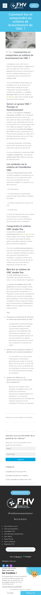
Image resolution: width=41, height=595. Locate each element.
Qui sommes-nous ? (11, 526)
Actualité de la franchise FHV (16, 472)
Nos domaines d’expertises (13, 534)
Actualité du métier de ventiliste (17, 475)
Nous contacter (9, 541)
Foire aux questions (11, 529)
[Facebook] (7, 565)
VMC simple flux (26, 234)
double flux (10, 97)
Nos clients (8, 536)
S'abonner (20, 459)
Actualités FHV (9, 531)
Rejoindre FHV (9, 544)
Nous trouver (8, 539)
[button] (5, 5)
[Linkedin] (3, 565)
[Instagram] (11, 565)
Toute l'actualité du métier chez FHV (18, 479)
